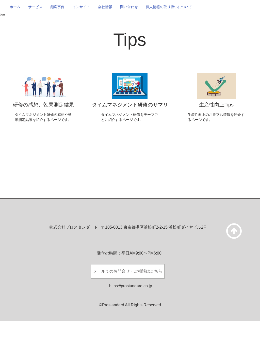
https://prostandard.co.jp (130, 286)
